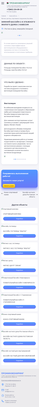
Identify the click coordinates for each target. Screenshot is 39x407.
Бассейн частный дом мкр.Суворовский (19, 356)
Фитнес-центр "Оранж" (12, 265)
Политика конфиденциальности (11, 380)
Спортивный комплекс (12, 214)
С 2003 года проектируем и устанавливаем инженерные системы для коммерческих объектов (22, 6)
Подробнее (19, 218)
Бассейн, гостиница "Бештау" (15, 231)
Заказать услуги (9, 186)
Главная (3, 16)
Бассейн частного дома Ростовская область (29, 195)
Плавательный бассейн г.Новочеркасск (19, 283)
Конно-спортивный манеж (10, 193)
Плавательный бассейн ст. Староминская (13, 301)
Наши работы (13, 16)
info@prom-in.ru (9, 391)
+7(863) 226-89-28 (14, 9)
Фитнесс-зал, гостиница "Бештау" (16, 248)
